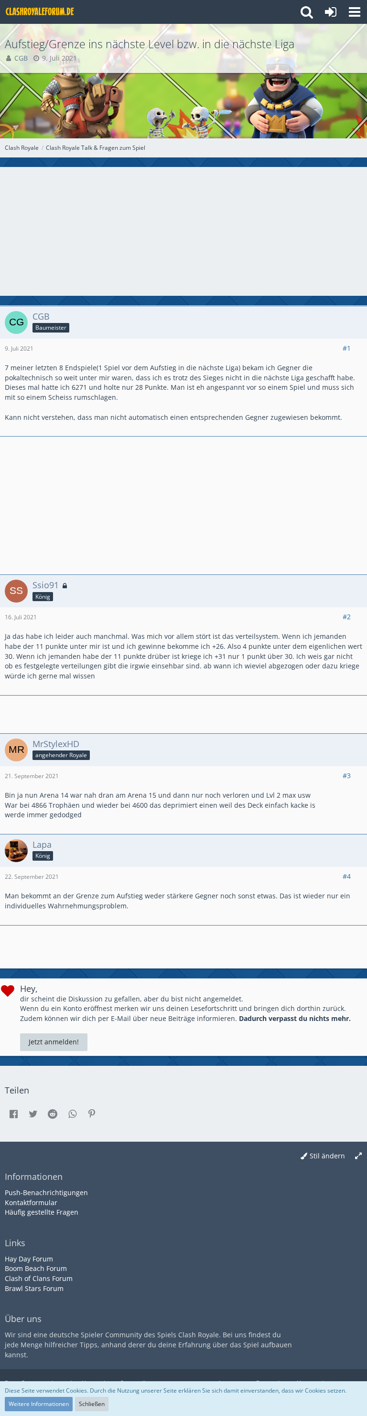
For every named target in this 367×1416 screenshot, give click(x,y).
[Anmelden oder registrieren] (330, 11)
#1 (347, 348)
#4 (347, 876)
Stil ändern (327, 1155)
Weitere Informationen (39, 1404)
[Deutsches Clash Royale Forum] (40, 11)
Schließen (92, 1404)
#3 (347, 775)
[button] (354, 11)
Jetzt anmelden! (54, 1041)
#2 (347, 616)
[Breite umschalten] (358, 1156)
